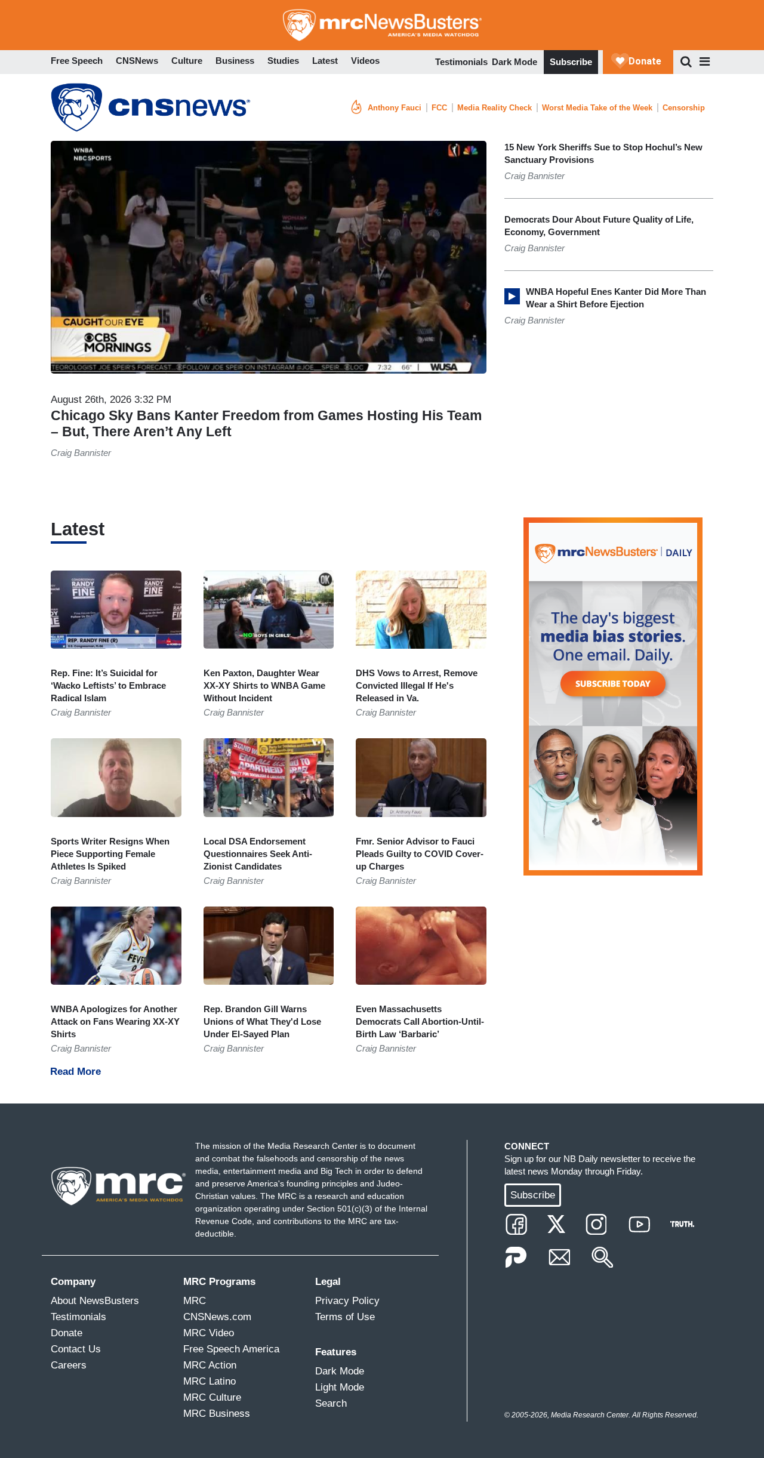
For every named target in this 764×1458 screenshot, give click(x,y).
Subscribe (571, 62)
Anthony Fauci (394, 107)
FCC (439, 107)
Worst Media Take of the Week (597, 107)
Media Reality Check (494, 107)
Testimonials (461, 62)
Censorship (684, 107)
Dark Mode (514, 62)
